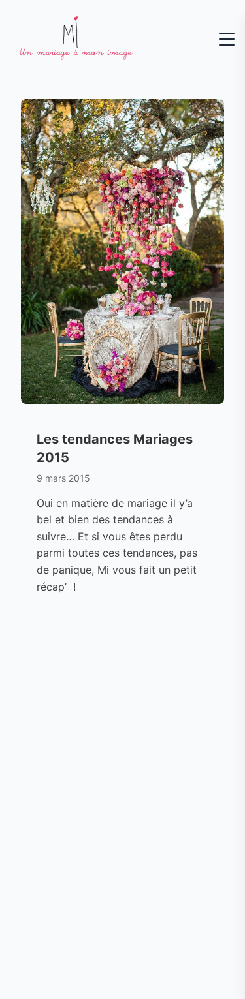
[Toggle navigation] (227, 39)
